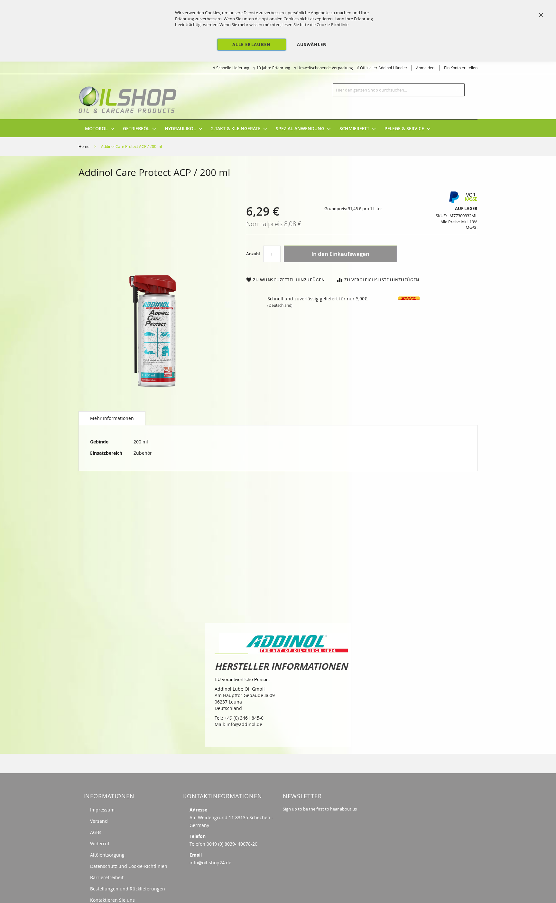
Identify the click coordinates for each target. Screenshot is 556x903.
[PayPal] (453, 202)
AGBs (95, 832)
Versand (99, 821)
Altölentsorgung (107, 855)
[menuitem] (96, 128)
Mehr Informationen (112, 418)
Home (84, 146)
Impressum (102, 810)
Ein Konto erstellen (460, 67)
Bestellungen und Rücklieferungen (127, 889)
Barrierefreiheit (107, 877)
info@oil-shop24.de (210, 862)
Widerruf (99, 843)
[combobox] (399, 89)
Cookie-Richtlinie (332, 24)
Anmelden (425, 67)
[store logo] (128, 97)
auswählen (312, 44)
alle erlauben (251, 44)
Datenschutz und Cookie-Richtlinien (128, 866)
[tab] (112, 418)
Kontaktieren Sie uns (112, 900)
